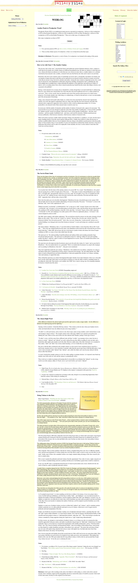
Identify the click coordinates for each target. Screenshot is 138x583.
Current (62, 15)
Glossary (122, 10)
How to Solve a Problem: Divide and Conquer (71, 49)
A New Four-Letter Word (48, 281)
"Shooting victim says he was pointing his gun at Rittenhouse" (79, 308)
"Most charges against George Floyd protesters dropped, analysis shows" (66, 548)
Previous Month (49, 15)
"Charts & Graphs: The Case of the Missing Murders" (62, 554)
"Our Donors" (48, 564)
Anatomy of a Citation (51, 142)
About (2, 10)
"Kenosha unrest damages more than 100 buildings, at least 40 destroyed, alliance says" (73, 294)
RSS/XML (56, 15)
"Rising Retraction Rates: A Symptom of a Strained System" (66, 160)
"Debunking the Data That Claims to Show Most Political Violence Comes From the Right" (56, 399)
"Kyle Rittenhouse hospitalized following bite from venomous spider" (66, 273)
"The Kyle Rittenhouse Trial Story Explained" (65, 305)
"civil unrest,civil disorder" (49, 287)
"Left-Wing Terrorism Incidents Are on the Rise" (64, 567)
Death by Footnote (50, 148)
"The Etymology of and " (65, 382)
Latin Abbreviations (51, 139)
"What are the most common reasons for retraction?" (64, 154)
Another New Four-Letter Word (50, 270)
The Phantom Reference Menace (54, 151)
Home (69, 10)
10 (61, 246)
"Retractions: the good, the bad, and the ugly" (64, 157)
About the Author (132, 10)
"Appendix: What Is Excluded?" (67, 557)
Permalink (45, 24)
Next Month (68, 15)
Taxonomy (116, 10)
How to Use (9, 10)
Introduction (49, 136)
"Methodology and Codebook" (60, 561)
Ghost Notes (49, 145)
